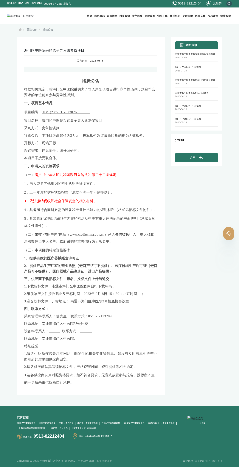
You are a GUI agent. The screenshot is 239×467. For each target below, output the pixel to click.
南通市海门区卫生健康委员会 (161, 423)
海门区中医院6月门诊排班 (188, 119)
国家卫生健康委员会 (26, 423)
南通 (91, 461)
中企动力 (83, 461)
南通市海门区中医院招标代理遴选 (192, 93)
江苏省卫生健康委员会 (87, 423)
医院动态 (32, 29)
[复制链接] (207, 148)
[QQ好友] (192, 148)
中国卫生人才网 (66, 423)
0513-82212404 (189, 3)
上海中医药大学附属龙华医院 (32, 428)
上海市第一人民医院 (58, 428)
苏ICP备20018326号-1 (208, 461)
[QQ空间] (200, 148)
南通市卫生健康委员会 (134, 423)
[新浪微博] (178, 148)
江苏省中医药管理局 (111, 423)
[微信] (185, 148)
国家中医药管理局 (47, 423)
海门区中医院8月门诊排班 (188, 67)
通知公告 (48, 29)
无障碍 (217, 3)
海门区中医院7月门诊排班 (188, 106)
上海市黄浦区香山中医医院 (83, 428)
